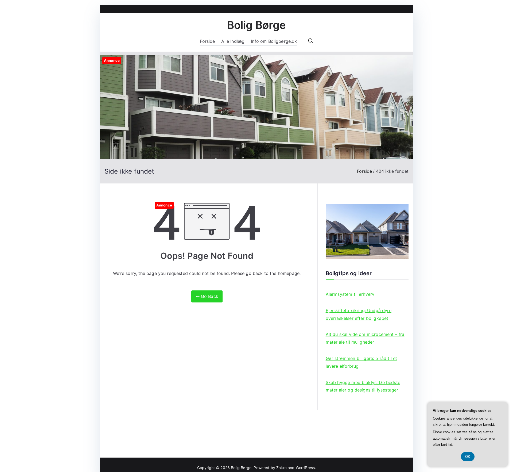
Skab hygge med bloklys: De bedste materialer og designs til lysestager (363, 386)
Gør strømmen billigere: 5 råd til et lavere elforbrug (361, 362)
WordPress (305, 467)
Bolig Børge (256, 25)
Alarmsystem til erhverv (350, 294)
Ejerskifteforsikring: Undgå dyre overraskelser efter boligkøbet (358, 314)
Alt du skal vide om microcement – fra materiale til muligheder (365, 338)
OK (467, 457)
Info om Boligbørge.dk (274, 41)
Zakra (281, 467)
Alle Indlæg (232, 41)
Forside (207, 41)
